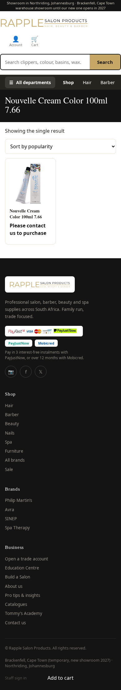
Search (105, 62)
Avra (9, 509)
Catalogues (16, 604)
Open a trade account (26, 559)
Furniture (14, 451)
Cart (34, 41)
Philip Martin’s (18, 500)
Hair (87, 82)
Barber (108, 82)
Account (15, 41)
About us (13, 586)
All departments (30, 82)
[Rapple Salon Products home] (44, 23)
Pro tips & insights (22, 595)
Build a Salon (17, 577)
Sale (9, 469)
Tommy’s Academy (23, 613)
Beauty (12, 423)
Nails (9, 433)
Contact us (15, 623)
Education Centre (22, 568)
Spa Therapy (17, 528)
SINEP (11, 518)
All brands (15, 460)
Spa (8, 442)
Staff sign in (16, 678)
